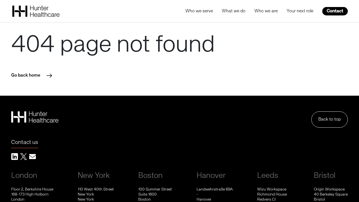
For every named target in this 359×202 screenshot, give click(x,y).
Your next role (300, 11)
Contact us (24, 142)
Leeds (267, 176)
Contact (335, 11)
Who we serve (199, 11)
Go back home (25, 75)
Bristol (324, 176)
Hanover (211, 176)
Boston (150, 176)
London (24, 176)
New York (94, 176)
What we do (233, 11)
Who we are (266, 11)
